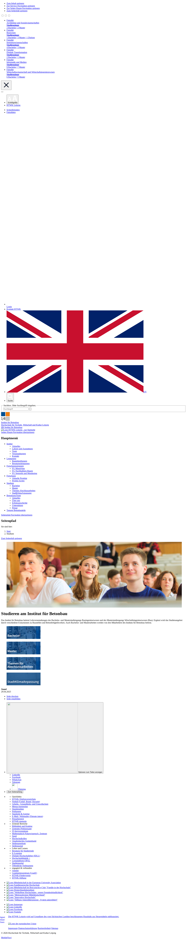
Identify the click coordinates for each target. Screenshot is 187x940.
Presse (15, 508)
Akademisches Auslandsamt (24, 841)
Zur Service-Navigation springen (21, 6)
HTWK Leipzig (13, 105)
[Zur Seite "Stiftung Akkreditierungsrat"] (32, 900)
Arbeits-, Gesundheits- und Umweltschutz (30, 804)
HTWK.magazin (19, 821)
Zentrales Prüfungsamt (21, 828)
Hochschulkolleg (19, 838)
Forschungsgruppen (15, 466)
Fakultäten (11, 112)
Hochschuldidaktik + (21, 858)
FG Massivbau (18, 468)
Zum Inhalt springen (15, 3)
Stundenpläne (18, 809)
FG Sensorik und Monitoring (24, 473)
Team (14, 451)
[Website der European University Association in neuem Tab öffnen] (34, 882)
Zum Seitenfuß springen (17, 11)
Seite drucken (12, 696)
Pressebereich (18, 819)
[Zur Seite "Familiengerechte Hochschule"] (23, 885)
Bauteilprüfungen (19, 461)
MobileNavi (6, 937)
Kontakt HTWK (14, 309)
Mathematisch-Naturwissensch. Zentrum (29, 833)
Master (15, 488)
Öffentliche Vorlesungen (22, 865)
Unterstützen (17, 505)
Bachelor (16, 486)
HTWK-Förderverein (21, 875)
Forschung (11, 476)
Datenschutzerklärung (27, 928)
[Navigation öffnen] (2, 91)
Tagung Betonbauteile (16, 510)
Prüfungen (16, 811)
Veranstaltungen (19, 453)
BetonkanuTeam (14, 495)
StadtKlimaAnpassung (21, 493)
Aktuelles (16, 446)
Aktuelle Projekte (19, 478)
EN (144, 392)
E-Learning (17, 853)
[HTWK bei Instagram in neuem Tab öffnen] (14, 904)
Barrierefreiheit (44, 928)
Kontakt (15, 456)
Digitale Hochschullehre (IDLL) (26, 856)
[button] (12, 99)
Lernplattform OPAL (21, 861)
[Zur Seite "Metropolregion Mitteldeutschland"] (26, 895)
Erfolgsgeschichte (19, 503)
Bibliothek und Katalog (22, 826)
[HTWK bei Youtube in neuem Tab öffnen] (14, 912)
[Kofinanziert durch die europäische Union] (22, 923)
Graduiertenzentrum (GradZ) (24, 873)
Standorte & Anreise (21, 814)
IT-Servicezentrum (20, 831)
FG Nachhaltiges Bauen (22, 471)
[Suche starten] (30, 409)
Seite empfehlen (13, 699)
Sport (14, 836)
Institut (9, 444)
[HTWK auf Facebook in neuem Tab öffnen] (14, 909)
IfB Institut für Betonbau (11, 427)
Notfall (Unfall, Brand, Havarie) (26, 801)
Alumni (15, 870)
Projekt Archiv (18, 481)
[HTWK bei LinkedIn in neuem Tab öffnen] (14, 907)
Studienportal (18, 863)
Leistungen (11, 458)
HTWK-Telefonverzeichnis (24, 799)
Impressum (13, 928)
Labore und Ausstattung (22, 449)
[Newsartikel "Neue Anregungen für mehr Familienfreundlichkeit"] (39, 887)
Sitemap (54, 928)
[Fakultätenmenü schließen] (6, 85)
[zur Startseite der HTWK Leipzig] (18, 430)
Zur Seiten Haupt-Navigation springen (23, 8)
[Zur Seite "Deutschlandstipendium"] (20, 890)
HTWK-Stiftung (19, 878)
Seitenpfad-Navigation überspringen (16, 515)
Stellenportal (17, 846)
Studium (10, 483)
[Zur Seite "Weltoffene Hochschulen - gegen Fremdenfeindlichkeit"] (35, 892)
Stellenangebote (19, 843)
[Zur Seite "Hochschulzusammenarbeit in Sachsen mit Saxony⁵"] (21, 897)
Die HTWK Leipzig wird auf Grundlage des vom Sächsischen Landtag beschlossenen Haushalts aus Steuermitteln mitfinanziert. (63, 916)
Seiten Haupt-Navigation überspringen (17, 432)
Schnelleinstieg (13, 110)
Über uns (16, 500)
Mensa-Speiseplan (20, 806)
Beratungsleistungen (21, 463)
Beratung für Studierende (23, 851)
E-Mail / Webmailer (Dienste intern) (27, 816)
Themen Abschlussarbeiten (23, 490)
